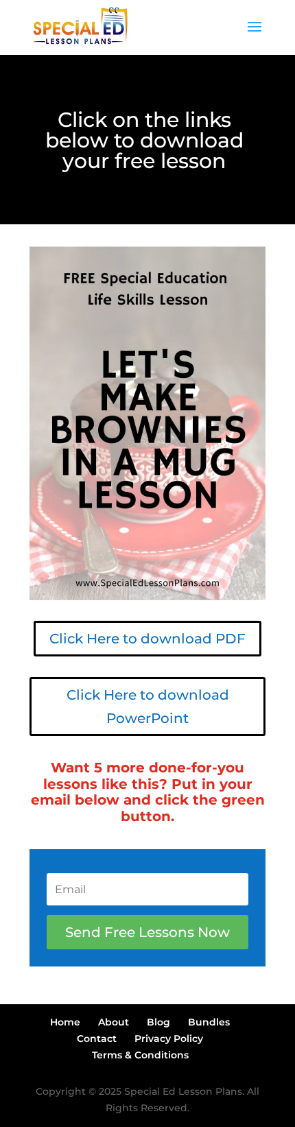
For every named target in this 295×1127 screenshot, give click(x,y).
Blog (158, 1022)
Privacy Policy (168, 1038)
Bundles (209, 1022)
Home (65, 1022)
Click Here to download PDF (147, 638)
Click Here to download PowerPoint (148, 706)
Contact (97, 1038)
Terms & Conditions (140, 1055)
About (113, 1022)
